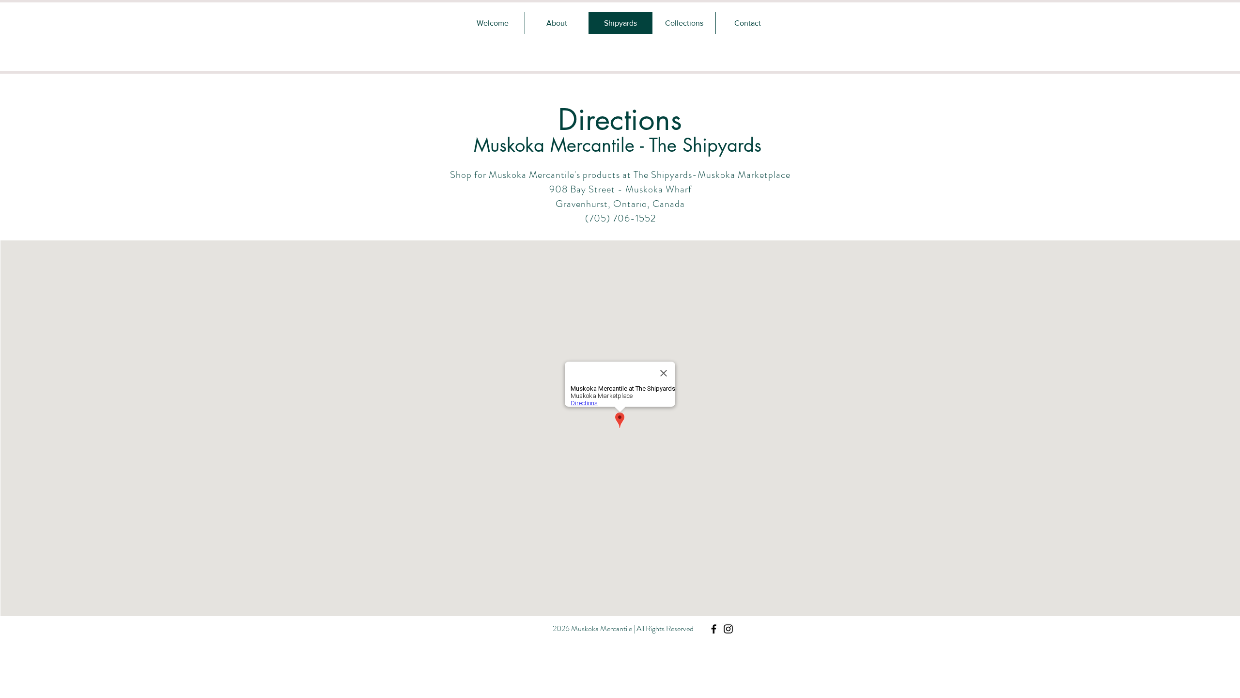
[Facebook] (714, 629)
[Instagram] (728, 629)
